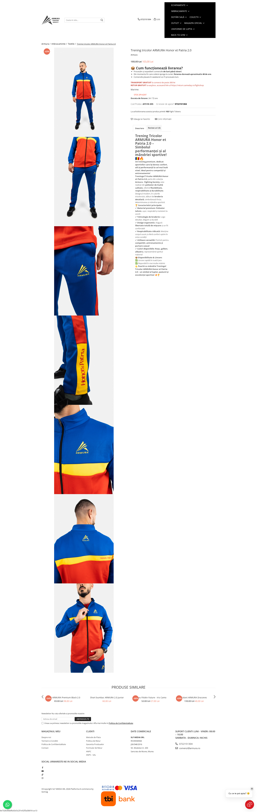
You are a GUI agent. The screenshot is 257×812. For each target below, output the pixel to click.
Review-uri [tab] (154, 128)
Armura (134, 54)
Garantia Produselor (95, 744)
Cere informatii (164, 119)
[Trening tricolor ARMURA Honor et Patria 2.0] (83, 92)
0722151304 (186, 743)
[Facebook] (42, 767)
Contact (44, 748)
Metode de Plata (93, 737)
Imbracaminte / (59, 43)
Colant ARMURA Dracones (194, 697)
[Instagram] (42, 778)
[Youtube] (42, 771)
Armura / (46, 43)
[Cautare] (102, 20)
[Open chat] (249, 804)
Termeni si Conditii (49, 741)
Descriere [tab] (139, 128)
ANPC (88, 751)
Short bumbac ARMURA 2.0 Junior (107, 697)
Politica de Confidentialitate (121, 723)
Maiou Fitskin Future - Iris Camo (150, 697)
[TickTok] (42, 774)
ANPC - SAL (91, 755)
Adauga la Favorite (141, 119)
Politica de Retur (93, 741)
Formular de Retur (94, 748)
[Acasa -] (50, 20)
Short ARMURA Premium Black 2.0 (63, 697)
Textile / (72, 43)
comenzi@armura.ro (189, 748)
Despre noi (46, 737)
